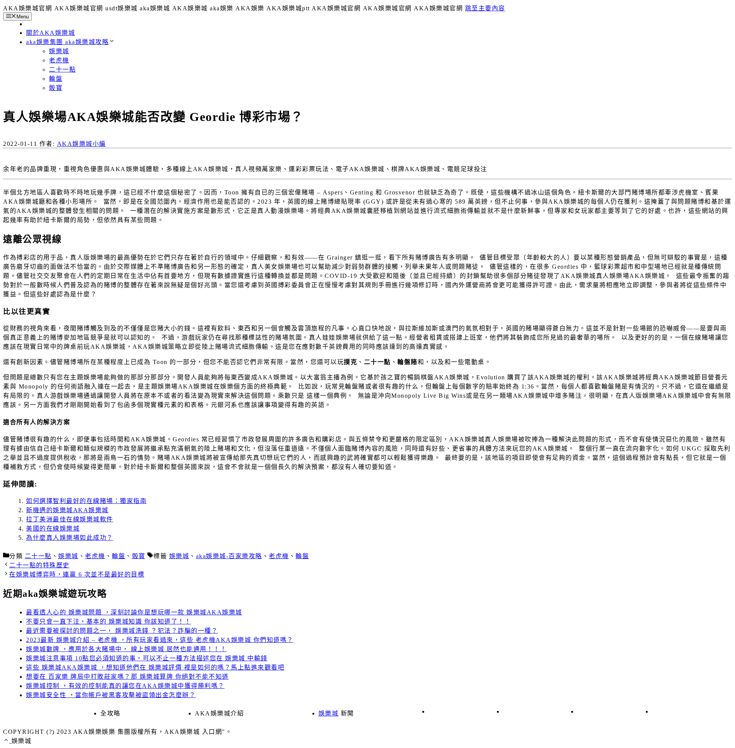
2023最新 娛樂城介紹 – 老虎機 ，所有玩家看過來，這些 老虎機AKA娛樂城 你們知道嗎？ (160, 640)
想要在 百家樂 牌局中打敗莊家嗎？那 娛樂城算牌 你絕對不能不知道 (127, 676)
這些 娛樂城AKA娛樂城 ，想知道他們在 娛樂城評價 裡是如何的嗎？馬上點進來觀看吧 (155, 667)
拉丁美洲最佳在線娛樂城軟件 (69, 519)
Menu (22, 17)
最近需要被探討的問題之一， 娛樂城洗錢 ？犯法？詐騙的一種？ (122, 630)
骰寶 (55, 88)
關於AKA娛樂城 (50, 32)
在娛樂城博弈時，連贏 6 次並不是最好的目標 (76, 574)
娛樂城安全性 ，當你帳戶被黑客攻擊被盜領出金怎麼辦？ (111, 695)
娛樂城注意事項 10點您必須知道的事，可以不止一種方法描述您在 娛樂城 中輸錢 (147, 658)
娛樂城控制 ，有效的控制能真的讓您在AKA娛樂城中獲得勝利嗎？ (125, 686)
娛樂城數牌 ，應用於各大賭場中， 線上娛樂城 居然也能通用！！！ (126, 649)
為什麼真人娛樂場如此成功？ (69, 537)
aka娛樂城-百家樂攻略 (229, 556)
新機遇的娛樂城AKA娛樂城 (67, 510)
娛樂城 (59, 51)
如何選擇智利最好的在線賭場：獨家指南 (86, 501)
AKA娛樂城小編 (81, 143)
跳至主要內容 (485, 8)
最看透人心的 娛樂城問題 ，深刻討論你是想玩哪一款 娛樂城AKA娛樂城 (134, 612)
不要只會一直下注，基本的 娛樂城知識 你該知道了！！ (108, 621)
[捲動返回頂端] (7, 741)
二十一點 (62, 69)
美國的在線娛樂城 (53, 528)
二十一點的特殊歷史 (39, 565)
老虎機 (59, 60)
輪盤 (55, 78)
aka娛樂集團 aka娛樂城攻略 (67, 42)
